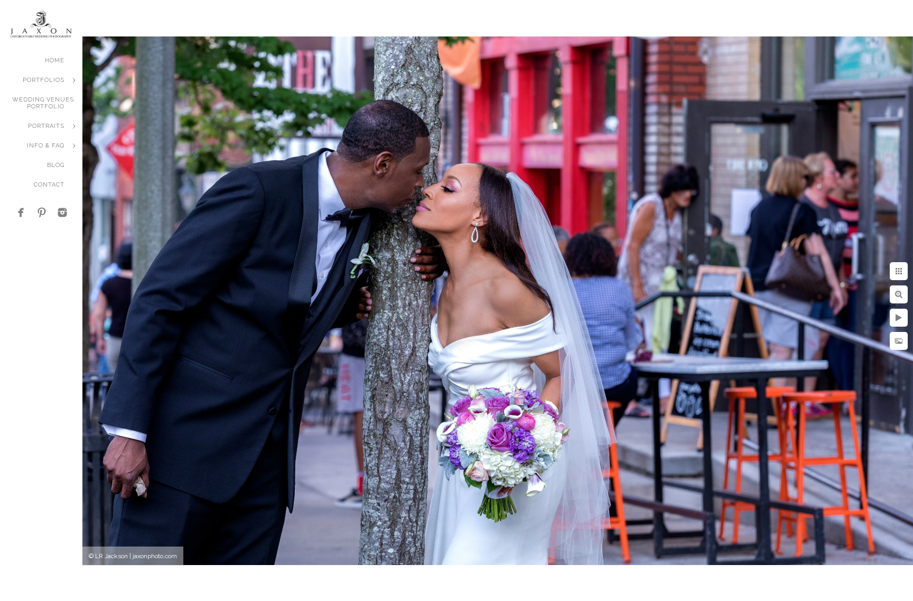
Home (54, 60)
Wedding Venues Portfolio (43, 103)
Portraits (46, 126)
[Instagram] (62, 212)
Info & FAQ (45, 145)
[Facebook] (21, 212)
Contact (49, 184)
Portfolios (43, 80)
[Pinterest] (42, 212)
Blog (55, 165)
